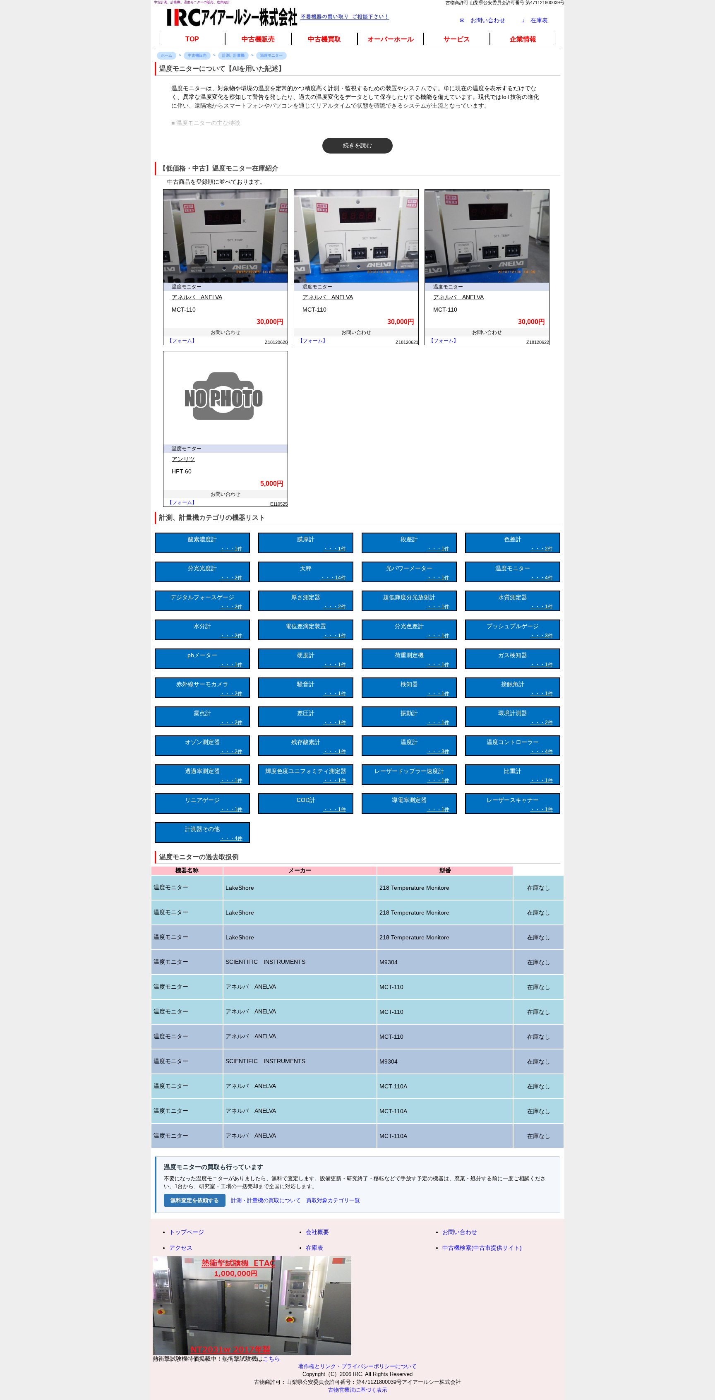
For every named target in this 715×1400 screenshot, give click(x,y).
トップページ (186, 1232)
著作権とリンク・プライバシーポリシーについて (357, 1366)
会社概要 (317, 1232)
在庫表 (535, 20)
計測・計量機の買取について (266, 1200)
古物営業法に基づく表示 (357, 1390)
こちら (271, 1358)
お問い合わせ (459, 1232)
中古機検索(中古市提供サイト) (482, 1247)
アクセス (180, 1247)
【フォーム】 (182, 340)
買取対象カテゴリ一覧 (333, 1200)
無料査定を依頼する (194, 1200)
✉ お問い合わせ (482, 20)
